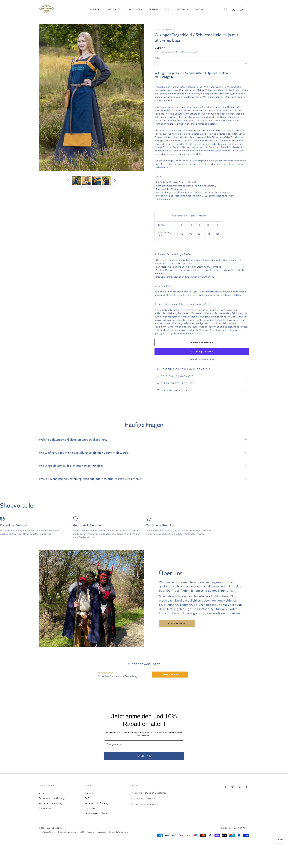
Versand (168, 52)
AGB (41, 793)
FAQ (87, 798)
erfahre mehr (177, 623)
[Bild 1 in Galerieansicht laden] (76, 180)
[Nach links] (68, 180)
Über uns (90, 807)
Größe (157, 58)
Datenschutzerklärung (52, 798)
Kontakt (89, 793)
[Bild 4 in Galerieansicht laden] (86, 180)
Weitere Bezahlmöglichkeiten (201, 359)
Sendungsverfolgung (96, 812)
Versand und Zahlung (96, 803)
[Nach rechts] (115, 180)
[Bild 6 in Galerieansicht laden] (106, 180)
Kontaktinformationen (119, 832)
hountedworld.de (163, 29)
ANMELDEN (144, 756)
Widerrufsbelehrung (50, 803)
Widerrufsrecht (48, 832)
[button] (226, 9)
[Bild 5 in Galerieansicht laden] (96, 180)
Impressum (45, 807)
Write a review (170, 674)
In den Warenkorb (201, 342)
